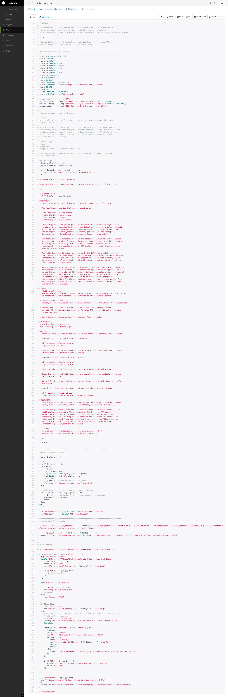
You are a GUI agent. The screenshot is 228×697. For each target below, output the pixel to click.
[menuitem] (12, 9)
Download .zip (201, 17)
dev (60, 9)
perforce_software (44, 9)
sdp (55, 9)
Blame (170, 17)
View (33, 17)
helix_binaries (69, 9)
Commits (45, 17)
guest (32, 9)
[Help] (215, 3)
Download (217, 17)
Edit (189, 17)
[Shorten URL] (161, 16)
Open (181, 17)
